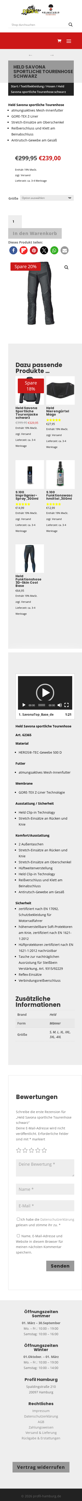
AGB (41, 1422)
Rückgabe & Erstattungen (41, 1438)
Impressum (41, 1411)
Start (14, 86)
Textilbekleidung (32, 86)
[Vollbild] (66, 705)
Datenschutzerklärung (57, 1219)
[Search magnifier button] (70, 24)
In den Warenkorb (35, 233)
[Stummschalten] (59, 705)
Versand (26, 175)
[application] (45, 693)
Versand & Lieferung (41, 1432)
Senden (60, 1266)
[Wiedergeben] (24, 705)
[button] (13, 250)
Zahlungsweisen (41, 1427)
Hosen (50, 86)
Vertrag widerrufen (41, 1467)
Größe (13, 198)
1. (36, 714)
